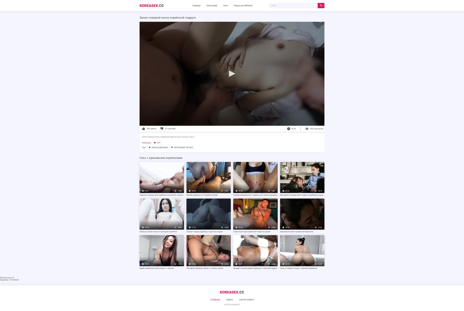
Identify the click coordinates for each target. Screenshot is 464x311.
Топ (158, 143)
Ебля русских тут (7, 278)
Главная (196, 5)
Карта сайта (246, 299)
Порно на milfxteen (243, 5)
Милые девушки (159, 147)
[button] (232, 73)
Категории (212, 5)
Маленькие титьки (183, 147)
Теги (225, 5)
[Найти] (321, 5)
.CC (152, 6)
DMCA (230, 299)
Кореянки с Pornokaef (9, 280)
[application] (232, 74)
